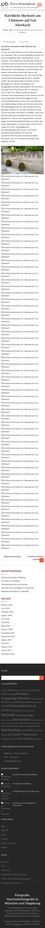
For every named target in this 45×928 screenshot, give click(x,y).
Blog (10, 30)
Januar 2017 (6, 650)
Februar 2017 (6, 647)
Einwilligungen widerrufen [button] (11, 883)
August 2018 (6, 615)
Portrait (23, 730)
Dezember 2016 (8, 654)
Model (12, 726)
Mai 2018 (5, 622)
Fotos (4, 706)
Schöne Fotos (20, 734)
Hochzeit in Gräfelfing (10, 581)
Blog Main (5, 830)
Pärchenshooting (38, 730)
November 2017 (8, 633)
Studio (12, 739)
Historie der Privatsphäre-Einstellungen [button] (16, 879)
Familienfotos (19, 702)
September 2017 (8, 636)
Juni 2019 (5, 608)
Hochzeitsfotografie (6, 720)
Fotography (16, 924)
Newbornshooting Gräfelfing (13, 577)
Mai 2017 (5, 643)
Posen (30, 730)
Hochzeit (8, 715)
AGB (3, 866)
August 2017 (6, 640)
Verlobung (31, 739)
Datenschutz (6, 870)
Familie (4, 702)
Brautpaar (22, 693)
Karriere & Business (8, 843)
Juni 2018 (5, 619)
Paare (29, 726)
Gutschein (23, 710)
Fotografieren (30, 702)
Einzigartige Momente (15, 698)
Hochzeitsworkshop (37, 720)
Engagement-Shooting (36, 699)
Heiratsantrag (30, 710)
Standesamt (5, 739)
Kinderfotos (37, 723)
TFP (16, 739)
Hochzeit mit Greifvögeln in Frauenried (17, 588)
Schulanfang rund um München (14, 584)
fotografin (38, 702)
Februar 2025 (6, 605)
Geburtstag (15, 711)
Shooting (33, 735)
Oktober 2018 (7, 612)
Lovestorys (5, 726)
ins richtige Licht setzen (12, 723)
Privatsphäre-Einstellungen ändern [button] (14, 874)
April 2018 (5, 626)
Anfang (5, 30)
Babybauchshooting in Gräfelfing (15, 591)
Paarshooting (10, 730)
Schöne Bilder (6, 735)
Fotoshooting (16, 705)
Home (3, 723)
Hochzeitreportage (24, 715)
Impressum (5, 862)
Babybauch (4, 690)
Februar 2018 (6, 629)
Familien (10, 702)
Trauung (21, 738)
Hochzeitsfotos (22, 719)
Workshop (39, 739)
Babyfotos (12, 690)
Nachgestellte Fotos (21, 726)
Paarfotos (36, 726)
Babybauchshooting (12, 556)
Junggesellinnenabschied (26, 723)
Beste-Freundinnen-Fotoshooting (25, 690)
